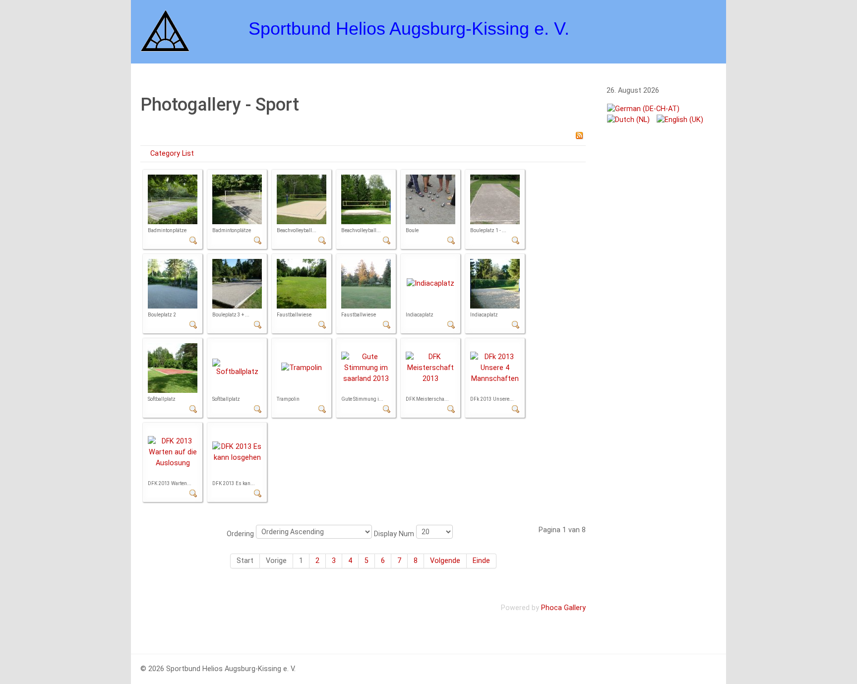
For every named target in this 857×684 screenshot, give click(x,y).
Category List (172, 153)
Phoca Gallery (563, 608)
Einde (481, 561)
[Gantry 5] (165, 30)
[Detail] (193, 240)
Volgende (445, 561)
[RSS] (579, 135)
